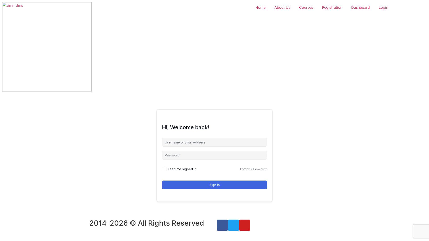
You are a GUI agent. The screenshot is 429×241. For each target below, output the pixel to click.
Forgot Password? (253, 169)
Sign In (215, 185)
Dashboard (360, 7)
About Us (282, 7)
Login (383, 7)
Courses (306, 7)
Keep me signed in (182, 169)
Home (260, 7)
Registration (332, 7)
